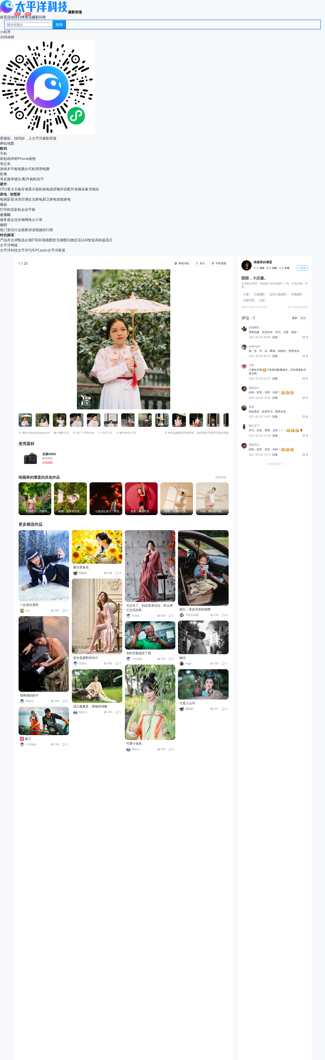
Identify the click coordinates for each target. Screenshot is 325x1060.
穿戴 (56, 189)
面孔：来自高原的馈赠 (195, 609)
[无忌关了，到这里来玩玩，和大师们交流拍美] (150, 566)
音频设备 (81, 189)
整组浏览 (184, 263)
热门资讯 (7, 229)
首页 (3, 17)
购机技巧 (37, 178)
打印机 (5, 209)
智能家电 (64, 199)
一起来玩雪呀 (29, 605)
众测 (28, 240)
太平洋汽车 (26, 250)
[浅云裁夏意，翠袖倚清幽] (97, 686)
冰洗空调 (21, 199)
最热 (303, 318)
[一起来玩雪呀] (44, 565)
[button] (40, 339)
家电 (3, 194)
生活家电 (35, 199)
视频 (45, 240)
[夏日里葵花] (97, 547)
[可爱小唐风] (150, 702)
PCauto (41, 250)
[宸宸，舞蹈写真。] (141, 498)
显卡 (10, 189)
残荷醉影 (254, 327)
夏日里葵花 (81, 567)
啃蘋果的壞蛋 (263, 262)
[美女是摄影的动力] (97, 616)
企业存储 (18, 219)
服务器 (5, 219)
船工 (28, 738)
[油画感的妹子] (44, 654)
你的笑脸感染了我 (138, 653)
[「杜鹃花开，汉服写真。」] (35, 498)
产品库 (5, 240)
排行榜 (19, 17)
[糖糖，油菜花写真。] (70, 498)
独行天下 (254, 425)
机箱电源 (46, 189)
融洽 (183, 658)
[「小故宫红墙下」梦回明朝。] (106, 498)
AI (86, 240)
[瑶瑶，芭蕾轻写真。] (176, 498)
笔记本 (5, 163)
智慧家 (15, 194)
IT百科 (37, 240)
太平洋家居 (56, 250)
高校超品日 (104, 240)
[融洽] (203, 637)
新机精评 (7, 158)
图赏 (52, 240)
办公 (3, 204)
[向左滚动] (22, 420)
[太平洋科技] (34, 12)
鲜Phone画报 (25, 158)
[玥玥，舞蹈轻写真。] (212, 498)
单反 (3, 178)
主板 (17, 189)
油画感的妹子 (29, 695)
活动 (10, 17)
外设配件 (67, 189)
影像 (3, 173)
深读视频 (35, 229)
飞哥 (251, 365)
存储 (24, 189)
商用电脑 (42, 168)
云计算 (37, 219)
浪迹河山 (254, 388)
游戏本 (5, 168)
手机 (3, 153)
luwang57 (255, 346)
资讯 (28, 17)
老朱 (251, 407)
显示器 (33, 189)
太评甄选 (18, 240)
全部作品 (220, 477)
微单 (10, 178)
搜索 (59, 24)
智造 (91, 240)
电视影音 (7, 199)
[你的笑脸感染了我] (150, 635)
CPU (3, 189)
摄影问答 (39, 17)
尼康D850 (49, 454)
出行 (3, 224)
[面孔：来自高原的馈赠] (203, 568)
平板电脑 (18, 168)
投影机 (16, 209)
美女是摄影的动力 (85, 658)
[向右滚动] (224, 420)
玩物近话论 (75, 240)
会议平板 (28, 209)
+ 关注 (302, 268)
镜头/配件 (22, 178)
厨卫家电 (49, 199)
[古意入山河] (203, 684)
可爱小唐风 (134, 743)
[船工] (44, 721)
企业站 (5, 214)
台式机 (30, 168)
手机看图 (221, 263)
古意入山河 (187, 703)
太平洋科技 (9, 250)
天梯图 (61, 240)
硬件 (3, 184)
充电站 (93, 189)
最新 (294, 318)
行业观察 (21, 229)
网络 (28, 219)
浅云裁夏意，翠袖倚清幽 (90, 706)
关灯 (202, 263)
